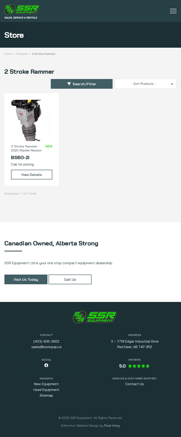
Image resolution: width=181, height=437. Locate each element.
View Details (31, 174)
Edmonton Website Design (80, 426)
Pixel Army (112, 426)
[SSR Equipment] (95, 318)
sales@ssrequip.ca (46, 347)
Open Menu (173, 11)
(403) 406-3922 (46, 341)
